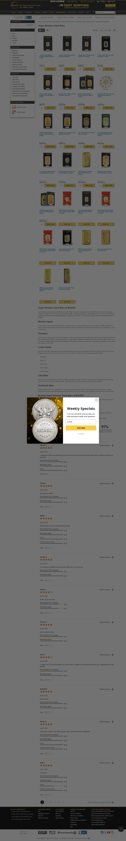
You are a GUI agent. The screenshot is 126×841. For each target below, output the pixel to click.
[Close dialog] (96, 399)
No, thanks (81, 434)
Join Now (81, 428)
